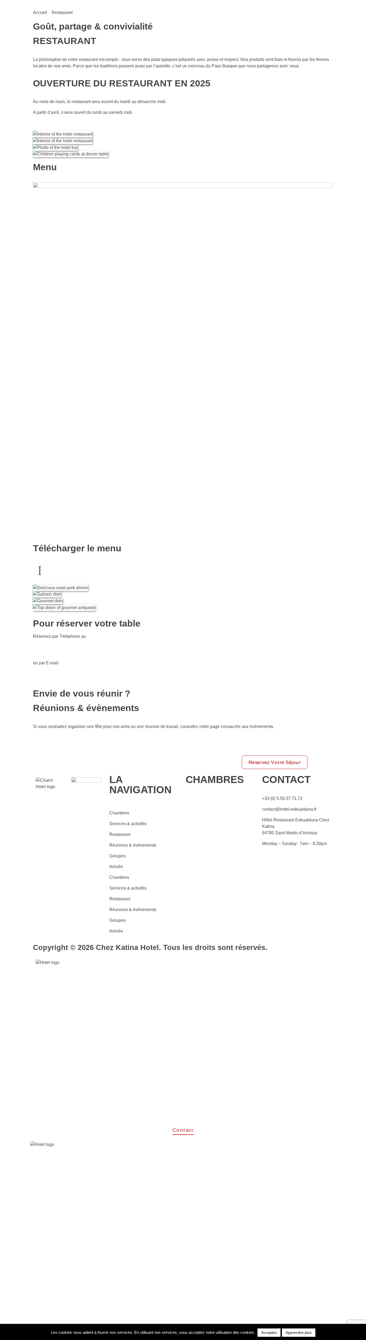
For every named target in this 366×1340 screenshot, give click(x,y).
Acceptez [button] (269, 1332)
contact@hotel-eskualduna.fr (289, 809)
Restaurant (119, 834)
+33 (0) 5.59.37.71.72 (282, 798)
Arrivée (116, 866)
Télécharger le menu (77, 548)
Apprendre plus (299, 1332)
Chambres (119, 813)
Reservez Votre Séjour (274, 762)
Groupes (117, 856)
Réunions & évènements (132, 845)
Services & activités (128, 823)
